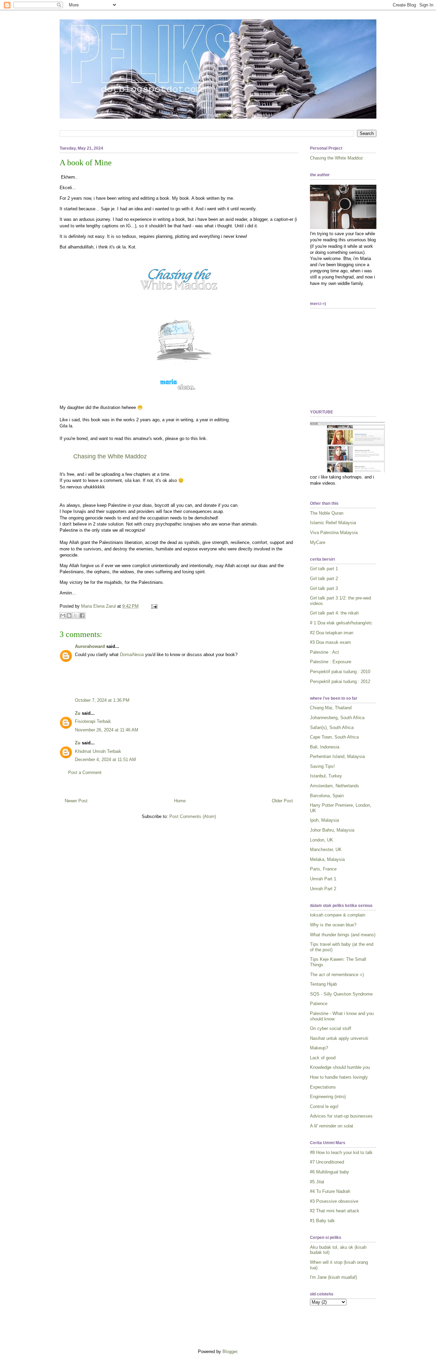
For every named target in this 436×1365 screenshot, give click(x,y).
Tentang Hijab (323, 984)
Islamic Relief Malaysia (333, 522)
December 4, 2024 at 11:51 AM (105, 759)
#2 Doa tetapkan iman (331, 632)
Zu (77, 713)
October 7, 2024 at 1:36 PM (102, 700)
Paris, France (323, 868)
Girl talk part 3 (324, 588)
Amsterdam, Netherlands (334, 785)
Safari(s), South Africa (332, 727)
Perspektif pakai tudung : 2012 (340, 681)
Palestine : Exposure (330, 661)
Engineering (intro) (328, 1096)
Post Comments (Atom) (192, 816)
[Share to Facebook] (82, 615)
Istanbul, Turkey (326, 775)
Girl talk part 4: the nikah (334, 613)
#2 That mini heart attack (334, 1210)
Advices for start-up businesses (341, 1116)
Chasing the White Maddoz (336, 158)
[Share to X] (75, 615)
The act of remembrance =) (337, 974)
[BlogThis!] (69, 615)
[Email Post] (153, 606)
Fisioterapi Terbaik (93, 721)
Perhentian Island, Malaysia (337, 756)
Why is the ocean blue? (333, 924)
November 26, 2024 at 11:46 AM (106, 729)
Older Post (282, 800)
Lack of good (323, 1057)
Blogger (229, 1351)
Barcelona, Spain (327, 795)
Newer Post (76, 800)
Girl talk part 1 (324, 568)
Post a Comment (85, 772)
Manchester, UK (326, 849)
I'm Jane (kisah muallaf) (333, 1277)
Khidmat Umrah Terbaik (98, 751)
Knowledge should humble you (340, 1067)
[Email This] (62, 615)
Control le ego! (324, 1106)
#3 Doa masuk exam (330, 642)
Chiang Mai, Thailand (331, 707)
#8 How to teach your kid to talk (341, 1152)
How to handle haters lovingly (339, 1077)
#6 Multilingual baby (329, 1171)
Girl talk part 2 (324, 578)
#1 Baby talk (322, 1220)
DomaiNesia (132, 654)
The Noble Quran (326, 513)
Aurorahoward (90, 646)
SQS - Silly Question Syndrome (341, 994)
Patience (318, 1003)
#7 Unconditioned (327, 1162)
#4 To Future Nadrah (330, 1191)
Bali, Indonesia (324, 746)
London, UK (321, 840)
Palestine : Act (324, 652)
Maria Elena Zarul (99, 606)
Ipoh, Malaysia (324, 820)
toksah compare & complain (337, 914)
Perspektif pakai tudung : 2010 (340, 671)
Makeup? (319, 1047)
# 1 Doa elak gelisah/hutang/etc (341, 622)
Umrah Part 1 (323, 878)
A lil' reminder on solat (331, 1125)
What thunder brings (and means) (342, 934)
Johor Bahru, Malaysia (332, 830)
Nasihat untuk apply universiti (339, 1038)
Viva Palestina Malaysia (334, 532)
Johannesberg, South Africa (337, 717)
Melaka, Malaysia (327, 859)
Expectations (323, 1087)
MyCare (317, 542)
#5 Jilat (317, 1181)
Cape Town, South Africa (334, 737)
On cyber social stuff (330, 1028)
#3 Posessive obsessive (334, 1201)
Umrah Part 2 (323, 888)
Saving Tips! (322, 766)
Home (180, 800)
